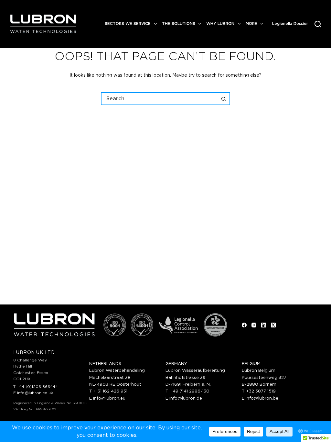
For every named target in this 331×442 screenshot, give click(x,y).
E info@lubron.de (184, 398)
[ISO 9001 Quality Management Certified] (114, 325)
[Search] (318, 24)
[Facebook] (244, 325)
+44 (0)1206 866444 (37, 387)
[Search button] (224, 99)
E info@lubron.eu (107, 398)
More (251, 24)
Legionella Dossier (290, 24)
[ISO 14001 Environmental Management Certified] (142, 325)
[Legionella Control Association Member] (178, 325)
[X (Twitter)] (273, 325)
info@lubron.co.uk (35, 393)
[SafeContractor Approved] (215, 325)
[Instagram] (253, 325)
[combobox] (159, 98)
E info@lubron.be (260, 398)
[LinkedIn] (263, 325)
